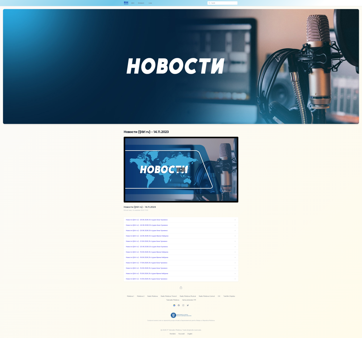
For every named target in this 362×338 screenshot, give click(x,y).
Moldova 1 (130, 296)
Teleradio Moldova (172, 300)
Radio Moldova (152, 296)
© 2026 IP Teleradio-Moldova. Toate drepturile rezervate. (181, 330)
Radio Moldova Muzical (188, 296)
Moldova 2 (140, 296)
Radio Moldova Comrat (207, 296)
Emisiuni (141, 3)
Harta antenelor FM (189, 300)
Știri (132, 3)
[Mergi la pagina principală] (126, 3)
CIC (219, 296)
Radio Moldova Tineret (169, 296)
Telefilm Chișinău (229, 296)
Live (150, 3)
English (190, 334)
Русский (181, 334)
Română (172, 334)
